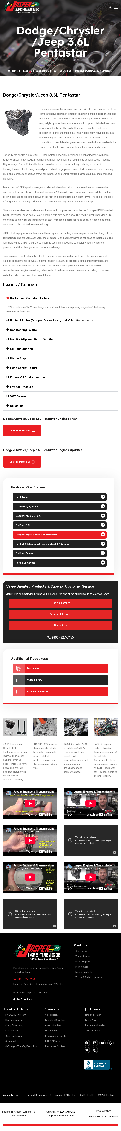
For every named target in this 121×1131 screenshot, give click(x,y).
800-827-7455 (26, 979)
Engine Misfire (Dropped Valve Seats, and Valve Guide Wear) (51, 320)
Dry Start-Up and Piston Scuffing (32, 339)
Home (14, 71)
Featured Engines (62, 71)
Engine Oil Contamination (27, 377)
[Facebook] (87, 1043)
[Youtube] (102, 1043)
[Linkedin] (95, 1043)
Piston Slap (18, 358)
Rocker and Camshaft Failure (30, 298)
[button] (60, 298)
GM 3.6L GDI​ (86, 1095)
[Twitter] (87, 1050)
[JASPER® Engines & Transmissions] (21, 7)
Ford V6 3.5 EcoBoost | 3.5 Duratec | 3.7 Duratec (50, 1095)
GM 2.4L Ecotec (105, 1095)
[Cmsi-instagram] (95, 1050)
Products (27, 71)
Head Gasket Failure (24, 368)
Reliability (16, 406)
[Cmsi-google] (110, 1043)
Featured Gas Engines (28, 487)
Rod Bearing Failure (23, 330)
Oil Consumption (21, 349)
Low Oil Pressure (21, 387)
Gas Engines (42, 71)
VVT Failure (18, 396)
